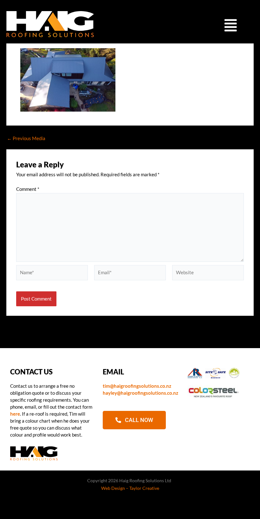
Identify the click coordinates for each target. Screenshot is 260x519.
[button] (231, 25)
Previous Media (26, 138)
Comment (27, 189)
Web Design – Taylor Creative (130, 488)
